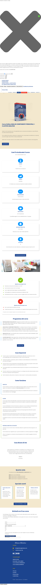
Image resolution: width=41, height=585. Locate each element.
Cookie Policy (15, 576)
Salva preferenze (20, 86)
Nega (5, 86)
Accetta (1, 86)
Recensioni (33, 92)
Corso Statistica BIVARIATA (18, 564)
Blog (29, 92)
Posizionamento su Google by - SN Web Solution (20, 580)
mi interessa (5, 144)
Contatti (38, 92)
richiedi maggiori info (20, 255)
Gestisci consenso (3, 584)
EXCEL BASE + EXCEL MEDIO (18, 561)
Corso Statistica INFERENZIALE (19, 562)
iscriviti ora (20, 345)
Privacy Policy (5, 89)
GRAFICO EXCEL (16, 559)
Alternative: (7, 537)
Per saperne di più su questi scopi (9, 84)
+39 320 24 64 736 (19, 550)
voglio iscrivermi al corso (20, 503)
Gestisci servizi (5, 81)
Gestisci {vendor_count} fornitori (9, 83)
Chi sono (10, 92)
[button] (20, 31)
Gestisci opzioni (5, 80)
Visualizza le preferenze (11, 86)
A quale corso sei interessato (10, 524)
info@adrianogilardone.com (21, 548)
